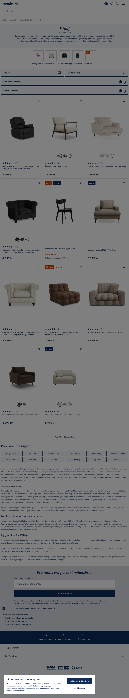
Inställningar (80, 688)
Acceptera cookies (79, 681)
